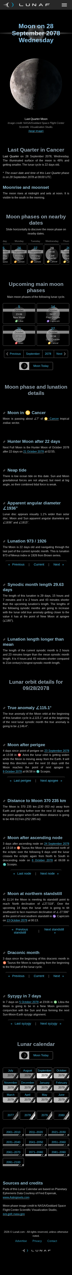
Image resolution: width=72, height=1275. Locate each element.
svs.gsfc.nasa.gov (14, 1214)
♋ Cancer (51, 418)
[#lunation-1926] (4, 541)
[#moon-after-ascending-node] (4, 837)
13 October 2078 (17, 920)
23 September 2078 (56, 750)
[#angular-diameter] (4, 503)
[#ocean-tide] (4, 470)
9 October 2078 (12, 771)
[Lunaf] (28, 5)
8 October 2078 (42, 860)
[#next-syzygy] (4, 996)
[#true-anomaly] (4, 707)
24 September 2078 (56, 843)
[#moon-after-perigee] (4, 744)
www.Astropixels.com (16, 1197)
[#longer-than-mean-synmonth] (4, 639)
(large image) (36, 130)
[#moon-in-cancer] (4, 412)
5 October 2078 (29, 1002)
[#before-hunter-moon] (4, 441)
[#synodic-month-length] (4, 584)
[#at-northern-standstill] (4, 893)
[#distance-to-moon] (4, 800)
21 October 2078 (33, 451)
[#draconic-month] (4, 952)
